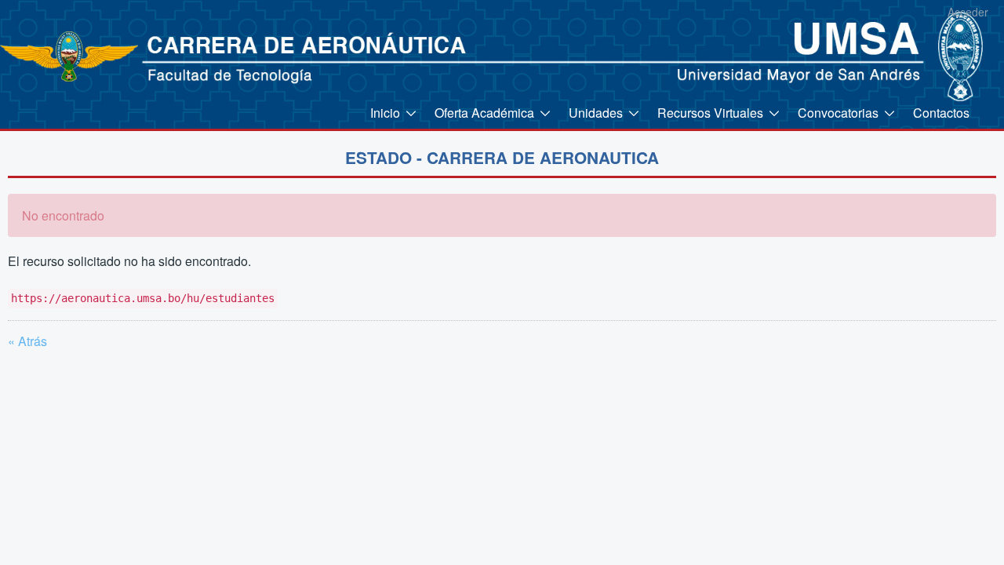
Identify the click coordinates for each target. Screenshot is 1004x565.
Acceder (968, 12)
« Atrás (27, 341)
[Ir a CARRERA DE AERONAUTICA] (57, 55)
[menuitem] (394, 112)
